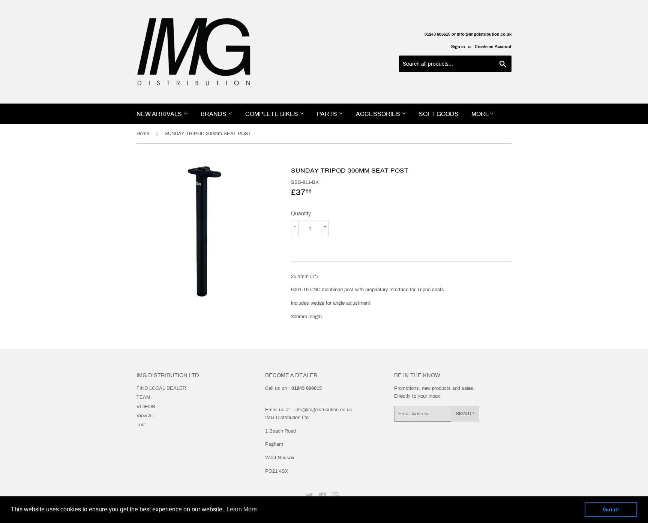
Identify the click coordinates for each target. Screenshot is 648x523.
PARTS (328, 114)
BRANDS (214, 114)
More (480, 114)
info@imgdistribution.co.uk (323, 409)
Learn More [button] (241, 509)
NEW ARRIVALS (159, 114)
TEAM (143, 397)
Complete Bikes (272, 114)
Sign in (458, 46)
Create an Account (493, 46)
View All (145, 415)
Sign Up (465, 413)
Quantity (301, 213)
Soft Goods (439, 114)
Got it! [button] (611, 509)
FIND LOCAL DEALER (161, 388)
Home (142, 133)
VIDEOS (145, 406)
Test (141, 424)
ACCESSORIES (379, 114)
